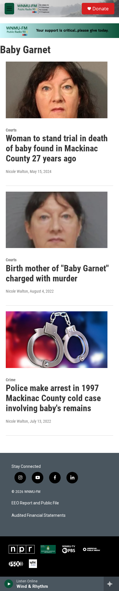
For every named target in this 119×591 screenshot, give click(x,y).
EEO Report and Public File (35, 503)
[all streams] (111, 584)
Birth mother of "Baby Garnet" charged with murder (57, 273)
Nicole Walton (17, 171)
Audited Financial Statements (39, 515)
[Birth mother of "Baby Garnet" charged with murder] (56, 220)
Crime (11, 380)
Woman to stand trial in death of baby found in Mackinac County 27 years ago (57, 148)
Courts (11, 130)
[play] (8, 584)
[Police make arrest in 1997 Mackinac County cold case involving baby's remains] (56, 339)
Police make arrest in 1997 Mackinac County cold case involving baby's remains (53, 398)
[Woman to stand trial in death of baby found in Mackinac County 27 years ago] (56, 90)
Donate (100, 8)
